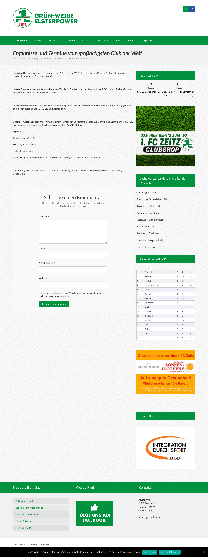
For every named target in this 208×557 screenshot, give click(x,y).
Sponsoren (149, 40)
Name (42, 248)
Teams (38, 40)
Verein (71, 40)
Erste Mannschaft (56, 58)
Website (43, 278)
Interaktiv (103, 40)
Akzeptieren (149, 552)
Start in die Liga (23, 527)
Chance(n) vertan (24, 521)
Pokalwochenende (24, 501)
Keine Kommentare (82, 58)
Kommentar (45, 216)
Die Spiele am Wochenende (29, 507)
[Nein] (204, 552)
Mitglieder (54, 40)
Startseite (22, 40)
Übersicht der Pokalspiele (28, 514)
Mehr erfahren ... (170, 552)
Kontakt (132, 40)
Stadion (86, 40)
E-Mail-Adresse (47, 263)
